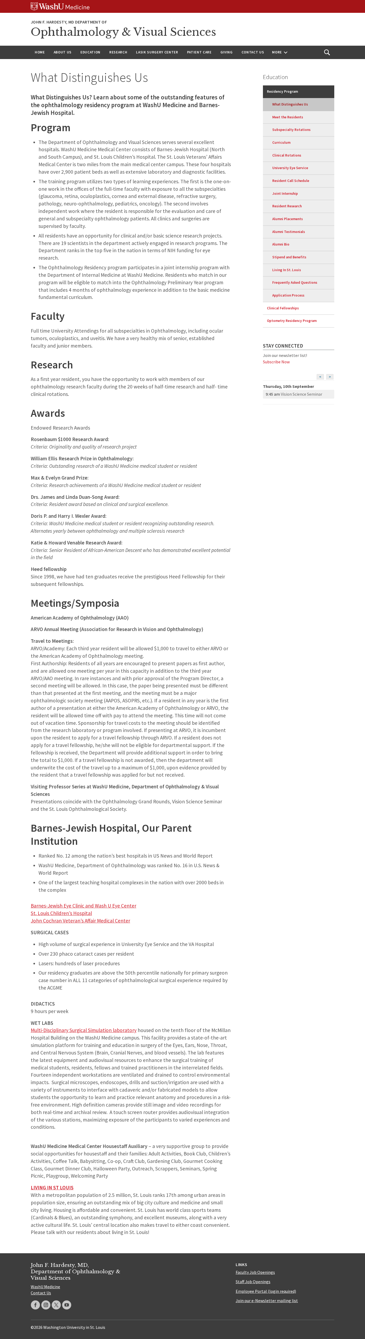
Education (90, 52)
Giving (226, 52)
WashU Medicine (45, 1286)
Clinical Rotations (286, 155)
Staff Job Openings (253, 1281)
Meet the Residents (287, 117)
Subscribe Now (276, 361)
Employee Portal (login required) (266, 1291)
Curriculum (281, 142)
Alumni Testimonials (288, 231)
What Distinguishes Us (290, 104)
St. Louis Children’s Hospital (61, 913)
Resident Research (287, 206)
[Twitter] (56, 1305)
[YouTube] (66, 1305)
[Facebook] (35, 1305)
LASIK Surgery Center (157, 52)
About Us (63, 52)
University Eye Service (290, 168)
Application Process (288, 295)
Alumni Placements (287, 219)
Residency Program (282, 91)
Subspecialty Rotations (291, 129)
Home (40, 52)
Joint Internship (285, 193)
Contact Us (253, 52)
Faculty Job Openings (255, 1272)
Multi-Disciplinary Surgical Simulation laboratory (84, 1030)
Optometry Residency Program (292, 320)
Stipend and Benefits (289, 257)
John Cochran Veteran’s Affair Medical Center (80, 920)
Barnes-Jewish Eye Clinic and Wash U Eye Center (83, 905)
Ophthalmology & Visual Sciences (123, 32)
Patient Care (199, 52)
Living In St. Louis (286, 270)
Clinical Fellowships (283, 308)
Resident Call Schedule (290, 180)
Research (118, 52)
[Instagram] (46, 1305)
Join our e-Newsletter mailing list (267, 1300)
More (277, 52)
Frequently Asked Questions (294, 282)
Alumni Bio (280, 244)
